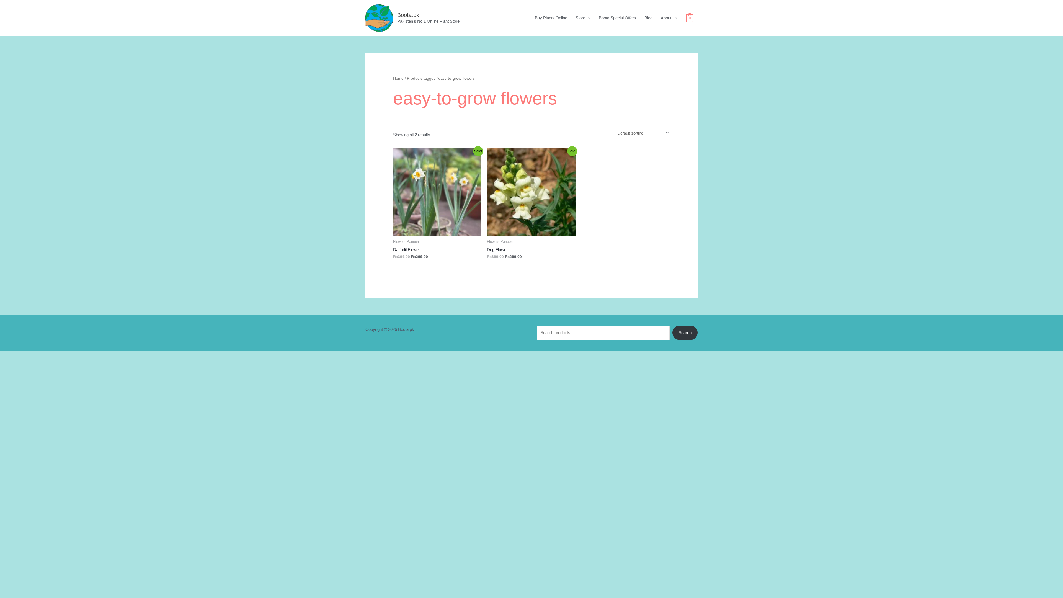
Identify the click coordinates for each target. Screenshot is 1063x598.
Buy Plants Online (551, 18)
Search (685, 332)
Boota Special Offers (617, 18)
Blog (648, 18)
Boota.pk (408, 15)
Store (580, 18)
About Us (669, 18)
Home (398, 78)
